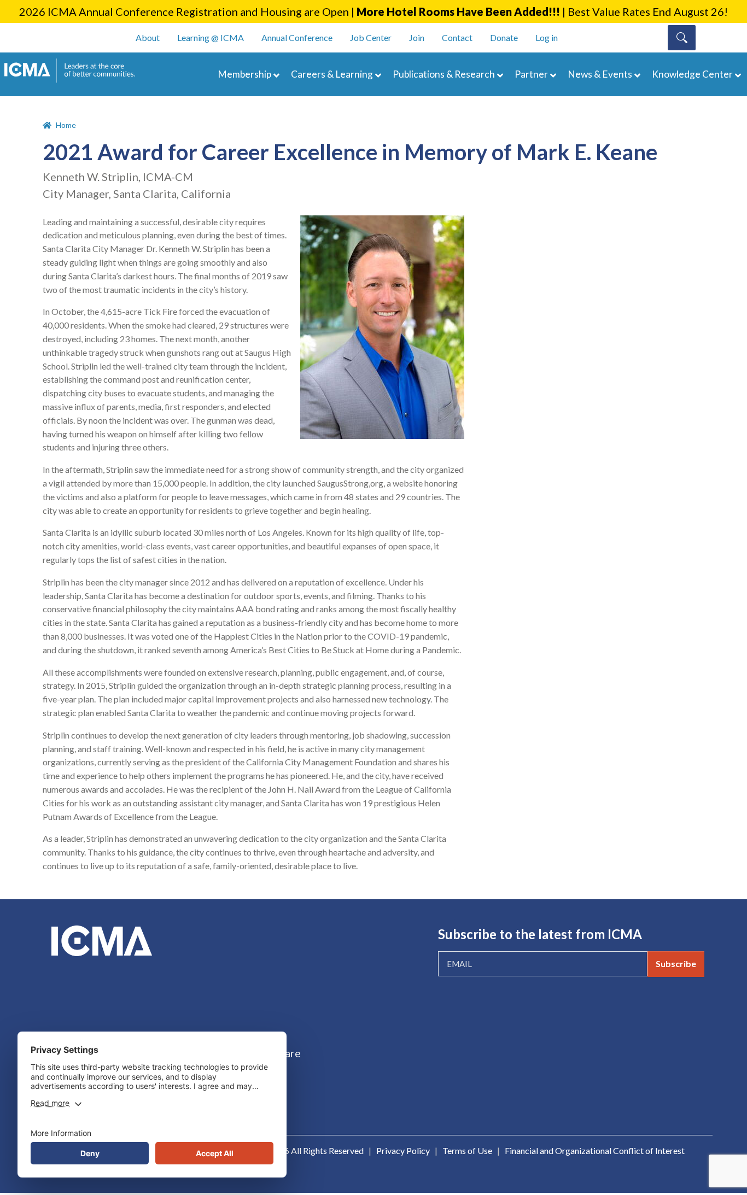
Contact (457, 37)
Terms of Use (467, 1150)
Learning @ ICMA (210, 37)
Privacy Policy (403, 1150)
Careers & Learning (332, 74)
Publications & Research (444, 74)
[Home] (74, 70)
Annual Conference (296, 37)
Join (416, 37)
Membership (244, 74)
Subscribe (676, 963)
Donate (504, 37)
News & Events (600, 74)
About (148, 37)
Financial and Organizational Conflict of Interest (595, 1150)
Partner (531, 74)
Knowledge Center (692, 74)
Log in (546, 37)
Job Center (371, 37)
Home (66, 125)
